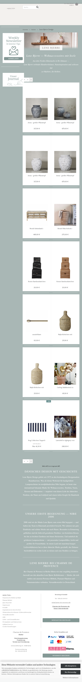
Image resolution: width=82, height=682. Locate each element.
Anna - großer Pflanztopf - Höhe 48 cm (37, 123)
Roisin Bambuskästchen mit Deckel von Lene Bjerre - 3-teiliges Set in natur (65, 282)
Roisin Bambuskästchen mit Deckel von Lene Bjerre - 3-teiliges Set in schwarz (36, 282)
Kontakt (5, 607)
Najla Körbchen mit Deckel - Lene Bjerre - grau (65, 335)
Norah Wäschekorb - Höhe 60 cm (65, 229)
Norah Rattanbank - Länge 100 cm (37, 229)
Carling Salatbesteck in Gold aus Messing (65, 388)
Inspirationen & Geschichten (12, 610)
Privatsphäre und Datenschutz (12, 622)
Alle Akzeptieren (70, 666)
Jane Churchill (7, 602)
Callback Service (8, 624)
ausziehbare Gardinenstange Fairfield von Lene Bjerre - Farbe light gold (37, 335)
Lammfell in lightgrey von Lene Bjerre (65, 440)
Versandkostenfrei (8, 614)
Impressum (6, 605)
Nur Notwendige (70, 672)
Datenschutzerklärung (43, 674)
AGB (4, 617)
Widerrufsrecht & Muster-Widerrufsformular (17, 612)
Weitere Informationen (70, 678)
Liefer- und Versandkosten (11, 619)
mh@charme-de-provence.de (61, 602)
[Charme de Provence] (11, 8)
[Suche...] (37, 7)
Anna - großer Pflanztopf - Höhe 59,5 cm (65, 123)
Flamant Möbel (7, 600)
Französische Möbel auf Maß (12, 598)
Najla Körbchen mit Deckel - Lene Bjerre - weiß (37, 388)
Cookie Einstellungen (9, 626)
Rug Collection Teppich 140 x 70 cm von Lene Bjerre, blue (36, 440)
